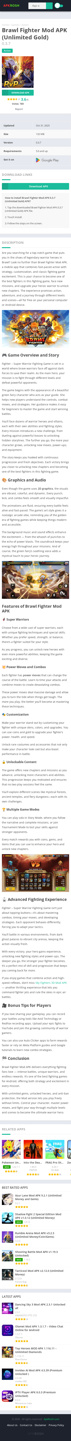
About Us (12, 1425)
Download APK (20, 92)
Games (15, 24)
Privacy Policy (56, 1425)
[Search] (49, 5)
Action (25, 24)
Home (5, 24)
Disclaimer (40, 1425)
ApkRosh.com (51, 1419)
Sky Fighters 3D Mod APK (51, 983)
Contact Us (26, 1425)
